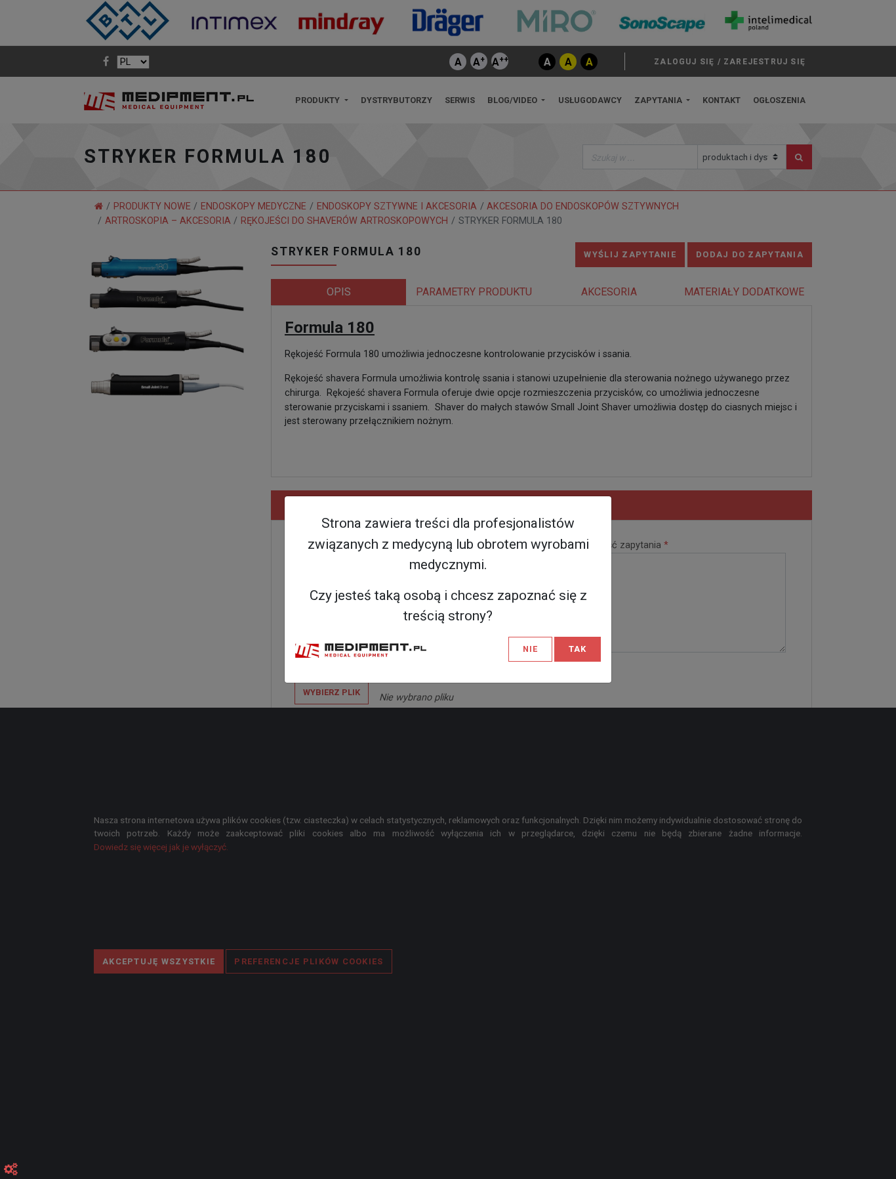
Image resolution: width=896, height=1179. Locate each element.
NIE (530, 649)
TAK (577, 649)
